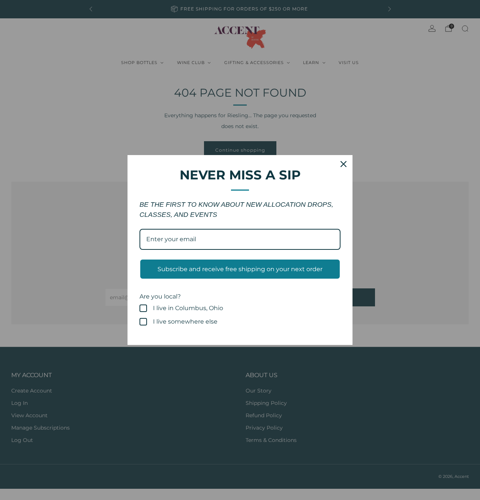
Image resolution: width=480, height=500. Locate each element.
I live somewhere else (185, 321)
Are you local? (160, 296)
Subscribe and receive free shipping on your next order (240, 269)
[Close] (343, 164)
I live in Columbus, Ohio (188, 308)
